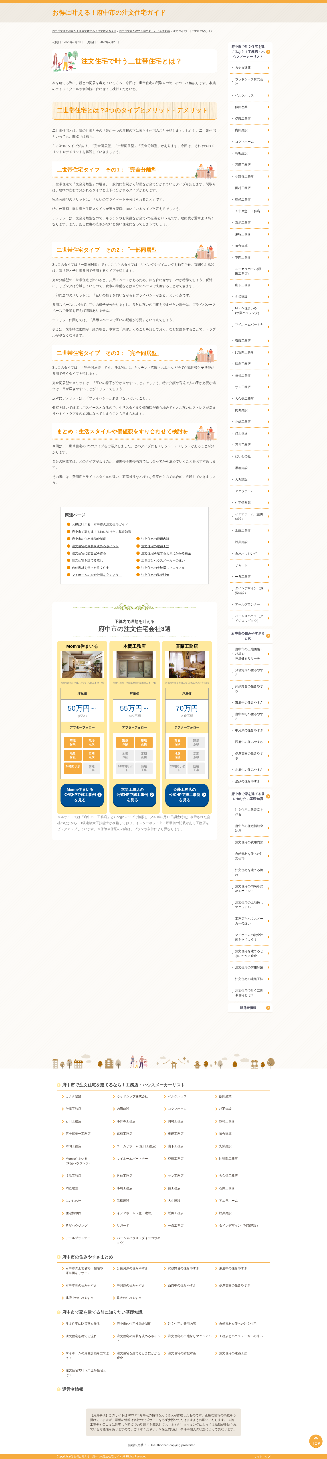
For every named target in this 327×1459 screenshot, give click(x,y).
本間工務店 (243, 257)
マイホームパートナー (249, 327)
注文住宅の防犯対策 (155, 575)
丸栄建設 (241, 296)
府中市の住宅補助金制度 (89, 539)
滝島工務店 (243, 364)
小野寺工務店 (244, 176)
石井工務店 (243, 445)
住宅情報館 (243, 502)
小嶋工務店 (243, 421)
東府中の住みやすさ (249, 702)
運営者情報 (248, 1008)
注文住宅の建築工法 (155, 546)
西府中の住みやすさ (249, 742)
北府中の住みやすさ (249, 769)
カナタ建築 (243, 67)
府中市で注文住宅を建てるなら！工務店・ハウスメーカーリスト (248, 51)
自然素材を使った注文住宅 (90, 568)
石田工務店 (243, 165)
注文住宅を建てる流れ (87, 560)
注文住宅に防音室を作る (89, 553)
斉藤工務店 (243, 340)
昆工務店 (241, 433)
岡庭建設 (241, 410)
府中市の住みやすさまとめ (248, 635)
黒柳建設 (241, 468)
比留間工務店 (244, 352)
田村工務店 (243, 188)
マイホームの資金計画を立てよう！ (97, 575)
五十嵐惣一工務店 (247, 211)
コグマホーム (244, 141)
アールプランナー (247, 604)
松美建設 (241, 542)
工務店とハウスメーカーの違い (163, 560)
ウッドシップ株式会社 (249, 81)
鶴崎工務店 (243, 199)
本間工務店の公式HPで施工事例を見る (132, 794)
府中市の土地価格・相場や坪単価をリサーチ (249, 653)
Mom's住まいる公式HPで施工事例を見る (80, 794)
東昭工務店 (243, 234)
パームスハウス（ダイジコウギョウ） (249, 618)
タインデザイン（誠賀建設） (249, 590)
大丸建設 (241, 479)
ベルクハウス (244, 95)
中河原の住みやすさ (249, 730)
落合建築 (241, 246)
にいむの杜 (243, 456)
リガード (241, 565)
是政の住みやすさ (247, 781)
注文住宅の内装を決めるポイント (95, 546)
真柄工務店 (243, 222)
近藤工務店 (243, 530)
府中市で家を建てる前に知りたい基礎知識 (101, 531)
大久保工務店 (244, 398)
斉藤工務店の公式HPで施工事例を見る (184, 794)
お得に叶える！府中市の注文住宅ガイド (109, 12)
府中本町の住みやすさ (249, 716)
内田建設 (241, 130)
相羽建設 (241, 153)
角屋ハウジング (246, 553)
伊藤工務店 (243, 118)
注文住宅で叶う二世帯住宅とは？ (249, 993)
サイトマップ (262, 1456)
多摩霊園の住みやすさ (249, 756)
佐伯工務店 (243, 375)
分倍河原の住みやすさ (249, 672)
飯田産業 (241, 107)
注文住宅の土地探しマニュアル (163, 568)
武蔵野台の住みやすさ (249, 688)
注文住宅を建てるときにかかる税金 (166, 553)
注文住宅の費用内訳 (155, 539)
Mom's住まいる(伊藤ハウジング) (247, 310)
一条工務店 (243, 576)
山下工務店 (243, 285)
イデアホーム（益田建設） (249, 516)
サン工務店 (243, 387)
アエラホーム (244, 491)
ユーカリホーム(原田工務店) (248, 271)
